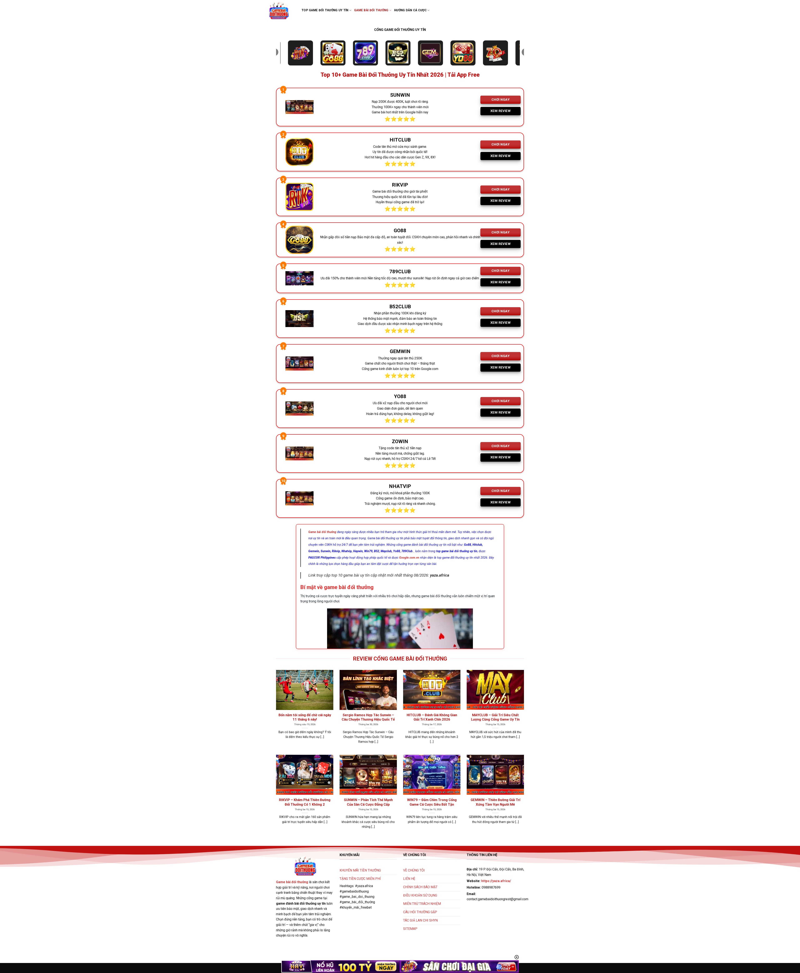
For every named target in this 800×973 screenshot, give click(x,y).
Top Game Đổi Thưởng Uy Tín (325, 10)
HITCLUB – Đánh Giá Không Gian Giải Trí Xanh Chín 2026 (432, 717)
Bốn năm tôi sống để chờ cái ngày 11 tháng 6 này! (305, 717)
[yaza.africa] (281, 10)
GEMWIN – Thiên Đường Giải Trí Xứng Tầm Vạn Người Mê (495, 802)
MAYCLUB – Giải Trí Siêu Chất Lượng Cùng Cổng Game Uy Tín (495, 717)
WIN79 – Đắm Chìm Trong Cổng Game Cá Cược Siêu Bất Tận (432, 802)
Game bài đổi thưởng (371, 10)
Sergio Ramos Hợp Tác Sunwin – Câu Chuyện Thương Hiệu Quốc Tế (368, 717)
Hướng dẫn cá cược (410, 10)
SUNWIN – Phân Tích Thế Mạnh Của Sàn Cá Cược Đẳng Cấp (368, 802)
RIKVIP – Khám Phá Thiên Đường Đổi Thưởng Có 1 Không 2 (304, 802)
